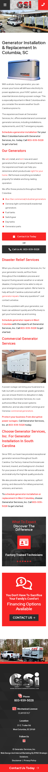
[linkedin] (24, 740)
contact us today (22, 768)
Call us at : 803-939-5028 (25, 249)
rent (22, 159)
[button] (17, 561)
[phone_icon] (43, 5)
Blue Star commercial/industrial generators (25, 199)
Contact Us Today (26, 236)
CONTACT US (22, 618)
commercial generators (22, 410)
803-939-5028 (35, 140)
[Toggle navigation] (5, 5)
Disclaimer (17, 760)
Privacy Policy (30, 760)
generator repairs (10, 296)
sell (7, 159)
